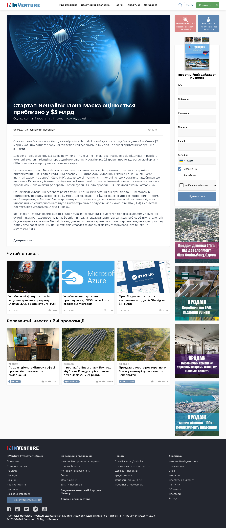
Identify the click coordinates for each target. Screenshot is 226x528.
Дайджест (150, 4)
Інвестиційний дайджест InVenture (197, 76)
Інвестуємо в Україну (181, 480)
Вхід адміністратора (18, 493)
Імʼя (180, 85)
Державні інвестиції (126, 470)
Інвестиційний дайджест (183, 461)
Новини (119, 4)
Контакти (12, 489)
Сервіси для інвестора (75, 499)
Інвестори (175, 493)
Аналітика (134, 4)
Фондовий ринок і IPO (128, 480)
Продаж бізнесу (70, 466)
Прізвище (183, 99)
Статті (172, 470)
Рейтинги (174, 484)
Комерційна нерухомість (75, 470)
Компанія (183, 113)
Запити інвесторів (71, 484)
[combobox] (182, 160)
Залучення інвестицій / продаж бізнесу (81, 492)
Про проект (14, 461)
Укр (188, 5)
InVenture (25, 456)
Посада (182, 127)
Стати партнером (17, 466)
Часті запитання (16, 484)
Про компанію (68, 4)
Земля (64, 475)
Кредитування (123, 475)
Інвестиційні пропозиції (96, 4)
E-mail (181, 141)
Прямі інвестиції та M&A (129, 461)
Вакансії (11, 480)
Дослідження (176, 466)
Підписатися (197, 196)
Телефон (183, 155)
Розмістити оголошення (26, 499)
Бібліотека (175, 489)
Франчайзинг (68, 480)
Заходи (173, 498)
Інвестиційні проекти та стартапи (80, 461)
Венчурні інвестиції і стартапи (132, 466)
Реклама (12, 470)
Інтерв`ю (174, 475)
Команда (12, 475)
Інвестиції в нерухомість (129, 484)
